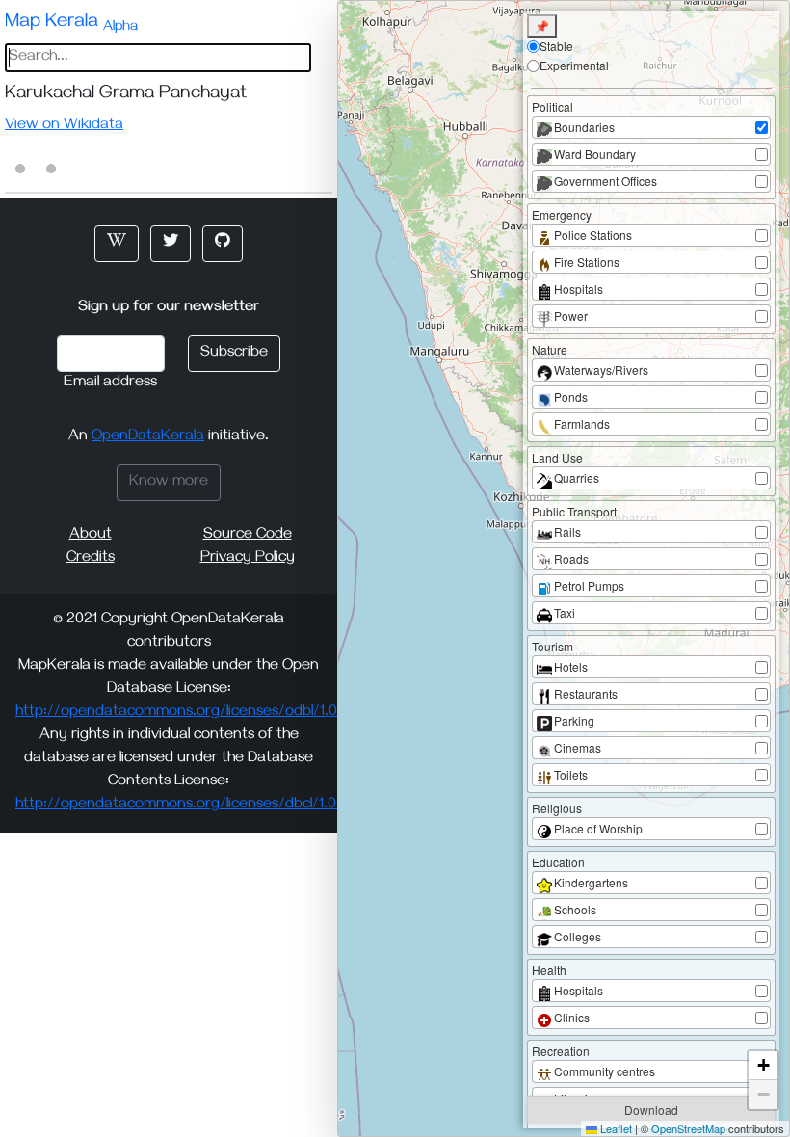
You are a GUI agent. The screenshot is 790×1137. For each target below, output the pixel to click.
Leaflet (614, 1128)
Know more (168, 482)
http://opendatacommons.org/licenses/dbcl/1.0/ (179, 805)
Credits (90, 558)
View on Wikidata (64, 126)
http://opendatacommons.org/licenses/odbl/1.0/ (179, 713)
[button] (116, 243)
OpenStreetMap (688, 1128)
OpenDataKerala (148, 437)
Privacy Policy (247, 558)
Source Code (247, 535)
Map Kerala (71, 24)
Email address (110, 383)
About (90, 535)
